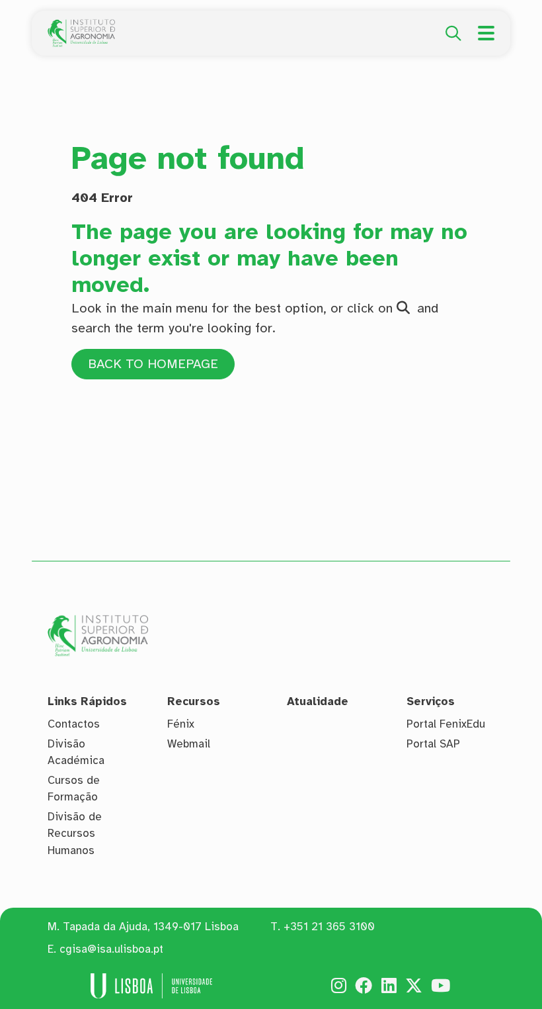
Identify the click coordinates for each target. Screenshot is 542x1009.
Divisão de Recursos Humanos (75, 833)
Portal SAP (433, 744)
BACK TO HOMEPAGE (153, 364)
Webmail (188, 744)
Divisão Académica (76, 752)
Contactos (74, 724)
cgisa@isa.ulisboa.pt (111, 949)
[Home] (81, 26)
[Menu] (486, 33)
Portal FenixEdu (445, 724)
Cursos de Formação (74, 788)
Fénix (180, 724)
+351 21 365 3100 (329, 927)
